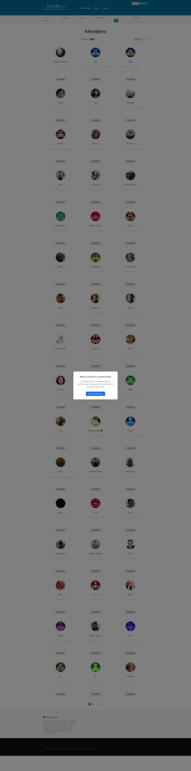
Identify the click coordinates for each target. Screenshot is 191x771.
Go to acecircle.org (96, 394)
